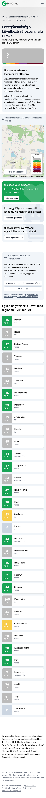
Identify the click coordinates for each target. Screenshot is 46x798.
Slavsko (17, 453)
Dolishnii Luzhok (21, 550)
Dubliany (18, 368)
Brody (17, 502)
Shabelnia (18, 380)
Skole (16, 441)
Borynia (17, 478)
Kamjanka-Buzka (21, 648)
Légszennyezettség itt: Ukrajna (22, 17)
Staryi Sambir (20, 465)
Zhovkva (18, 356)
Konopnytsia (19, 599)
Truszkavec (19, 708)
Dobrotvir (18, 538)
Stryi (16, 696)
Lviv (16, 660)
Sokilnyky (18, 514)
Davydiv (17, 320)
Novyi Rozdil (19, 563)
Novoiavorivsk (20, 490)
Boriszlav (18, 611)
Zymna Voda (19, 417)
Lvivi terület (6, 20)
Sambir (17, 684)
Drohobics (18, 635)
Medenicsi (19, 672)
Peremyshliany (20, 392)
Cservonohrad (20, 623)
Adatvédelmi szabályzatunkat (27, 297)
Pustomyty (19, 405)
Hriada (17, 332)
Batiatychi (18, 429)
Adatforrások (15, 176)
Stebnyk (18, 587)
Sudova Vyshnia (21, 344)
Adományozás (12, 198)
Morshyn (18, 575)
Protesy (18, 526)
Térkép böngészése (15, 172)
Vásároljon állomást (14, 238)
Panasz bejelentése (14, 218)
